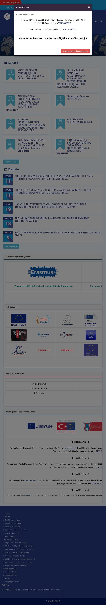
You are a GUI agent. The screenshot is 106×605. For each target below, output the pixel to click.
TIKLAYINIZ (64, 23)
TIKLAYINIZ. (69, 29)
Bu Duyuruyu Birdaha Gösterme (75, 51)
